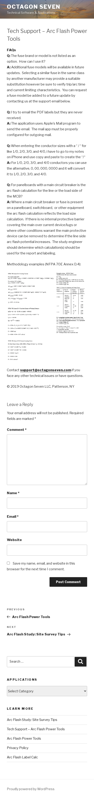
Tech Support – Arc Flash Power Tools (36, 729)
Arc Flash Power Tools (24, 738)
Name (13, 493)
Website (14, 540)
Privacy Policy (18, 748)
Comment (16, 430)
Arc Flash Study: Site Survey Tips (32, 720)
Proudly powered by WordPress (31, 789)
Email (12, 517)
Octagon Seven (33, 6)
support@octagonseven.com (45, 370)
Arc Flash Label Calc (22, 757)
